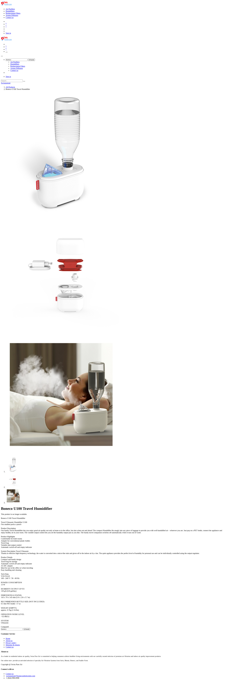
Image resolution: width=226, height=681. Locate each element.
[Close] (2, 56)
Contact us (10, 647)
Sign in (8, 33)
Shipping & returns (13, 645)
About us (9, 641)
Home (8, 639)
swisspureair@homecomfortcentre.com (20, 676)
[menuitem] (10, 9)
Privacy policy (11, 643)
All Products (10, 87)
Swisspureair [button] (5, 83)
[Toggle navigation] (7, 52)
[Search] (24, 81)
